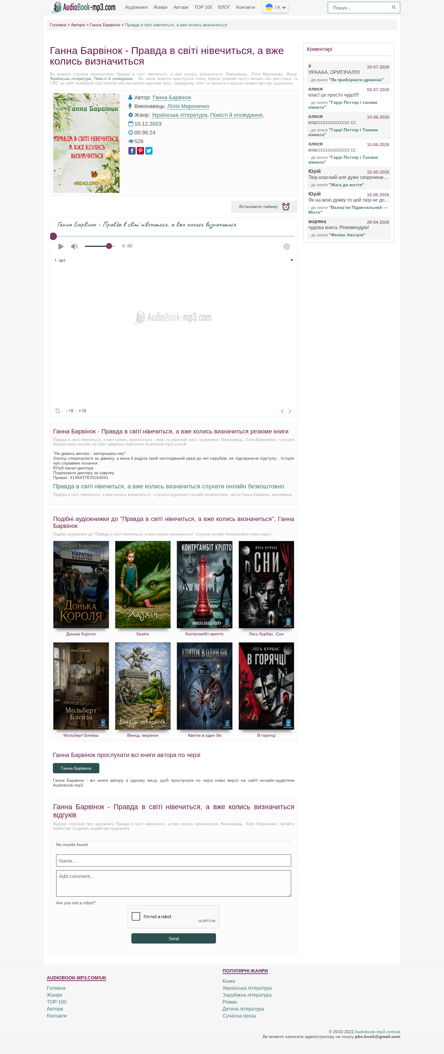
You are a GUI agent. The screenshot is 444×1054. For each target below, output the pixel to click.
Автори (180, 7)
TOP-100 (56, 1001)
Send (174, 938)
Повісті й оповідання (113, 78)
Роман (230, 1001)
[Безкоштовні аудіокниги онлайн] (84, 7)
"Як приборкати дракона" (356, 79)
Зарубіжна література (247, 995)
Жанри (160, 7)
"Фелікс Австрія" (347, 234)
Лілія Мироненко (188, 106)
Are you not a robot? (75, 902)
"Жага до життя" (346, 184)
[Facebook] (132, 151)
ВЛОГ (224, 7)
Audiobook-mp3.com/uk (377, 1031)
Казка (229, 981)
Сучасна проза (239, 1015)
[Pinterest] (140, 151)
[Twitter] (149, 151)
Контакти (245, 7)
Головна (56, 988)
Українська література (70, 78)
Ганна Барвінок (172, 97)
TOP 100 (203, 7)
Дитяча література (243, 1008)
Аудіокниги (136, 7)
